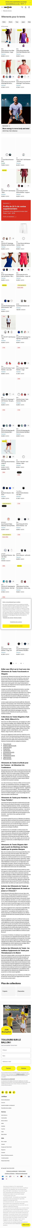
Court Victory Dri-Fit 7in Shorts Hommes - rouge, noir (23, 275)
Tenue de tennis (7, 744)
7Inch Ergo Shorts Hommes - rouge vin (8, 462)
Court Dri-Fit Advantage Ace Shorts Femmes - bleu (8, 306)
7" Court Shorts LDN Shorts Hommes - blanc (23, 244)
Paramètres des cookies (6, 1108)
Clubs (2, 1131)
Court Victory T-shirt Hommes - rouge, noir (6, 649)
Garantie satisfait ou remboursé (7, 1105)
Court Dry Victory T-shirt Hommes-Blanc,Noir (22, 400)
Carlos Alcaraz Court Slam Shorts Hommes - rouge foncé (7, 52)
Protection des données (8, 617)
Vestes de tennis (7, 747)
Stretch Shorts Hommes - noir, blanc (22, 493)
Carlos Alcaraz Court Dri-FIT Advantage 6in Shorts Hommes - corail (8, 83)
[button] (2, 7)
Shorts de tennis (7, 758)
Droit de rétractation (5, 1099)
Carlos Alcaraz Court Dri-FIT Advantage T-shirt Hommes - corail (23, 83)
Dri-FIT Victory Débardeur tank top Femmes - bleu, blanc (7, 276)
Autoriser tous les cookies (16, 626)
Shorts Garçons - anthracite (23, 555)
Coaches (3, 1128)
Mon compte (4, 1141)
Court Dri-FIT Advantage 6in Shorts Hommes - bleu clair (8, 587)
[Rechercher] (22, 7)
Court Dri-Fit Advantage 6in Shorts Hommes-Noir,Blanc (23, 431)
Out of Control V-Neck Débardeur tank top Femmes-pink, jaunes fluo (8, 525)
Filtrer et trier (26, 1224)
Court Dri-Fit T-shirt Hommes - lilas (8, 337)
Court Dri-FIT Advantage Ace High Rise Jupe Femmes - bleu (23, 338)
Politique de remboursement (21, 1173)
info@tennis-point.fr (20, 1074)
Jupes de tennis (7, 757)
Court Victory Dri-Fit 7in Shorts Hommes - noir (22, 524)
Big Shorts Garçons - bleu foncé (7, 493)
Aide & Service (4, 1115)
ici (12, 615)
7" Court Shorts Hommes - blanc (7, 160)
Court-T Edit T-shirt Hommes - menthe (23, 160)
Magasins (3, 1149)
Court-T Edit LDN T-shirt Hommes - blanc (22, 462)
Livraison (3, 1152)
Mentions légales (22, 1171)
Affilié (2, 1123)
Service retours (4, 1120)
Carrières (3, 1126)
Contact (3, 1144)
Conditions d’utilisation (10, 1173)
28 (21, 663)
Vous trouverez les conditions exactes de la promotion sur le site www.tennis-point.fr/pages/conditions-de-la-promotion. (15, 1224)
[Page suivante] (23, 663)
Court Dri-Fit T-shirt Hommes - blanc (8, 191)
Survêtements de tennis (9, 755)
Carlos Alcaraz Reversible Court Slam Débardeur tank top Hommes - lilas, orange (23, 52)
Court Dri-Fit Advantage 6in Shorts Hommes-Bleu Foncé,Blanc (7, 432)
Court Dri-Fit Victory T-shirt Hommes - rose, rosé (8, 368)
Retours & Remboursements (7, 1155)
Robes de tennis (7, 754)
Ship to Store (4, 1134)
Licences (3, 1102)
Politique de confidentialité (12, 1171)
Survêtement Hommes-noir (22, 305)
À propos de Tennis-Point (6, 1147)
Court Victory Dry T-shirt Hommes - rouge (22, 368)
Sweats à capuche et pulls (9, 745)
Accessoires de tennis (8, 752)
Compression (6, 749)
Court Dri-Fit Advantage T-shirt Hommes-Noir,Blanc (22, 649)
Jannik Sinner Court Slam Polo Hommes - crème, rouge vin (23, 588)
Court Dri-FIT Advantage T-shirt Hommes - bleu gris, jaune (8, 401)
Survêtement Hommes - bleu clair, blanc (8, 556)
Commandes (4, 1117)
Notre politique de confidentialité (8, 1078)
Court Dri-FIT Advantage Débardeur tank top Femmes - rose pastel (8, 245)
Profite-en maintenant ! (8, 216)
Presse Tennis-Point (5, 1160)
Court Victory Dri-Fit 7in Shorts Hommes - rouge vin (23, 191)
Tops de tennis (7, 750)
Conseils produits (4, 1158)
